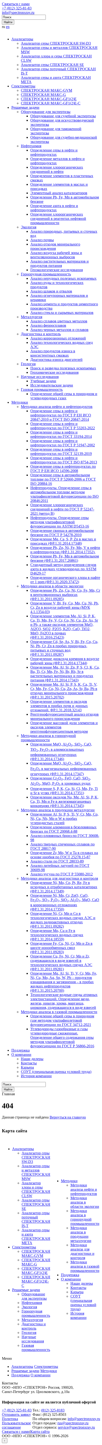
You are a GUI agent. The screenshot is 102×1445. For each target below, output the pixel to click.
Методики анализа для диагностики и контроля (59, 878)
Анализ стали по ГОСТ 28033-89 (57, 861)
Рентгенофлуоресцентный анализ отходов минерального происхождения (64, 716)
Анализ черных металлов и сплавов (59, 330)
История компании (36, 1076)
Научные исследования (40, 377)
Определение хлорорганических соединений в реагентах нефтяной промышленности (58, 218)
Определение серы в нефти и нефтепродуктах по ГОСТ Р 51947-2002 (62, 443)
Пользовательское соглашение (16, 1425)
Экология (28, 227)
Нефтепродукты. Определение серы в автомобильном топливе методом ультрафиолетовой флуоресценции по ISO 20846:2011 (64, 494)
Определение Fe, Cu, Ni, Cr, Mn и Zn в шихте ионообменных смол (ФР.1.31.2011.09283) (61, 947)
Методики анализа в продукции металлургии (58, 810)
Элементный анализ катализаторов (58, 193)
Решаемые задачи (25, 107)
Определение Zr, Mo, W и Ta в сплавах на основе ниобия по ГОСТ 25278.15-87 (64, 855)
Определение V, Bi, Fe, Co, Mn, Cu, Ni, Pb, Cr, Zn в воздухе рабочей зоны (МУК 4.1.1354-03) (64, 607)
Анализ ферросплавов (48, 325)
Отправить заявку (16, 1414)
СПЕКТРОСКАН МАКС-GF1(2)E (49, 99)
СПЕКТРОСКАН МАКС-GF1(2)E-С (50, 103)
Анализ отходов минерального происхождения (55, 246)
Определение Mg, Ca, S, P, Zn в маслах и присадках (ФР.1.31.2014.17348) (63, 541)
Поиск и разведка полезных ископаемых (63, 368)
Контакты (29, 1063)
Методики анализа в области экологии (52, 586)
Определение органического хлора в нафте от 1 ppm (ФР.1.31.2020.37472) (65, 580)
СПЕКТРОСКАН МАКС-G (43, 95)
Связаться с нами (16, 4)
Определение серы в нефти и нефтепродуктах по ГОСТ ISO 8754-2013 (63, 460)
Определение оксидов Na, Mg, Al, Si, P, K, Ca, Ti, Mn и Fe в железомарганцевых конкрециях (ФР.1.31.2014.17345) (64, 801)
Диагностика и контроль (41, 334)
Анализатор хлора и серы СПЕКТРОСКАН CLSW (36, 1189)
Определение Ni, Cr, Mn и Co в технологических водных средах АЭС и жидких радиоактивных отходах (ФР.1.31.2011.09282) (62, 919)
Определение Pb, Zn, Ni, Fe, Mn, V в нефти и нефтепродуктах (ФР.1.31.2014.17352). (65, 550)
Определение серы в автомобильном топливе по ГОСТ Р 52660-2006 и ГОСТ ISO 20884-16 (63, 479)
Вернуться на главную (68, 1117)
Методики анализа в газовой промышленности (59, 1012)
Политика (10, 1419)
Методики (19, 402)
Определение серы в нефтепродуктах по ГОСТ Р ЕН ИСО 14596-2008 (63, 468)
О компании (21, 1055)
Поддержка (20, 1050)
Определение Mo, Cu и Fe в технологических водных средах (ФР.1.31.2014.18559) (56, 935)
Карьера (27, 1067)
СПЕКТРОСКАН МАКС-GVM (46, 90)
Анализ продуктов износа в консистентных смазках (52, 353)
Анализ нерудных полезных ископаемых (63, 278)
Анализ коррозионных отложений (58, 338)
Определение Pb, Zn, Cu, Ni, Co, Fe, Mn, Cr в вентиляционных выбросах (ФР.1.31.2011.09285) (65, 594)
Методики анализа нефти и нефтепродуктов (57, 407)
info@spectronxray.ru (18, 12)
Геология (28, 364)
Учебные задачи (43, 381)
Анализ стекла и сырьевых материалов (61, 313)
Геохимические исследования (54, 372)
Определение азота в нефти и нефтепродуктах (54, 208)
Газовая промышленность (42, 389)
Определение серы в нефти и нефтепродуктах (54, 152)
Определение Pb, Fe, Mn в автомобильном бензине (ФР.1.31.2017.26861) (64, 558)
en (7, 27)
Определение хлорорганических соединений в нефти (56, 169)
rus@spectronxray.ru (72, 1423)
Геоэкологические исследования (56, 270)
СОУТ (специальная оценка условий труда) (56, 1072)
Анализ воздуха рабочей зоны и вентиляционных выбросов (56, 255)
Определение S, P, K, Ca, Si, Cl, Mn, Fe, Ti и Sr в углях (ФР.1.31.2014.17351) (64, 791)
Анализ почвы (42, 240)
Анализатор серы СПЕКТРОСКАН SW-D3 (56, 43)
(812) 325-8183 (53, 1410)
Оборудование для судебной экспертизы (63, 116)
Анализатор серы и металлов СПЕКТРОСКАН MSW (36, 1172)
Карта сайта (40, 1432)
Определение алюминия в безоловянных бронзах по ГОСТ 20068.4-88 (63, 829)
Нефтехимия (31, 146)
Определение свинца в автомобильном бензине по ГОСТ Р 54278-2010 (62, 533)
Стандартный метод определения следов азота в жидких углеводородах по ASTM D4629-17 (63, 569)
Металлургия (31, 317)
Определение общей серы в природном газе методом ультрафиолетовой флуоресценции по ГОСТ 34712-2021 (62, 1020)
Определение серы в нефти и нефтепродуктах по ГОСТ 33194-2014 (61, 434)
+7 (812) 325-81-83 (17, 8)
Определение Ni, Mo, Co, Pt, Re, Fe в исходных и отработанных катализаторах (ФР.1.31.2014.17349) (63, 887)
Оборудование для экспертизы (45, 112)
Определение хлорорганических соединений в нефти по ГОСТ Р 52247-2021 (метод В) (62, 509)
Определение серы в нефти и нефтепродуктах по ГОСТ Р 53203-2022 (62, 426)
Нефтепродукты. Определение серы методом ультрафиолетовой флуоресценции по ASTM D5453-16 (59, 522)
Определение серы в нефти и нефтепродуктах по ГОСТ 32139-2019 (61, 451)
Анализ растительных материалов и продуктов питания (59, 263)
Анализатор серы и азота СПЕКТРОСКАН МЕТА (36, 1236)
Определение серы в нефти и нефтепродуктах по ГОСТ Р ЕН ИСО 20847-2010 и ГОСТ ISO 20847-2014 (60, 415)
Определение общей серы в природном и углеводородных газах (63, 396)
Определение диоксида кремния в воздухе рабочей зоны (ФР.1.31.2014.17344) (64, 661)
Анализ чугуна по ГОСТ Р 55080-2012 (61, 874)
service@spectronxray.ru (76, 1427)
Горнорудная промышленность (46, 274)
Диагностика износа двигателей (56, 360)
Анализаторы (22, 39)
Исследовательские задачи (51, 385)
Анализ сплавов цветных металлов (58, 321)
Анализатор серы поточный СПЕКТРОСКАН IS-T (36, 1219)
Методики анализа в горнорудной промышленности (48, 738)
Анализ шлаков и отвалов (51, 291)
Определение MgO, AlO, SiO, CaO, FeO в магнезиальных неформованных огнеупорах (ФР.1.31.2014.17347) (63, 768)
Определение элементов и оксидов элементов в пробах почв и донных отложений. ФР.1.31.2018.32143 (59, 705)
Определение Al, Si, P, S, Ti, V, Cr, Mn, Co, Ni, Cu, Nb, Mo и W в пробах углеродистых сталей (64, 818)
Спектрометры (23, 86)
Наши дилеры (32, 1059)
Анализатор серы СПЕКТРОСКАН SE (52, 65)
